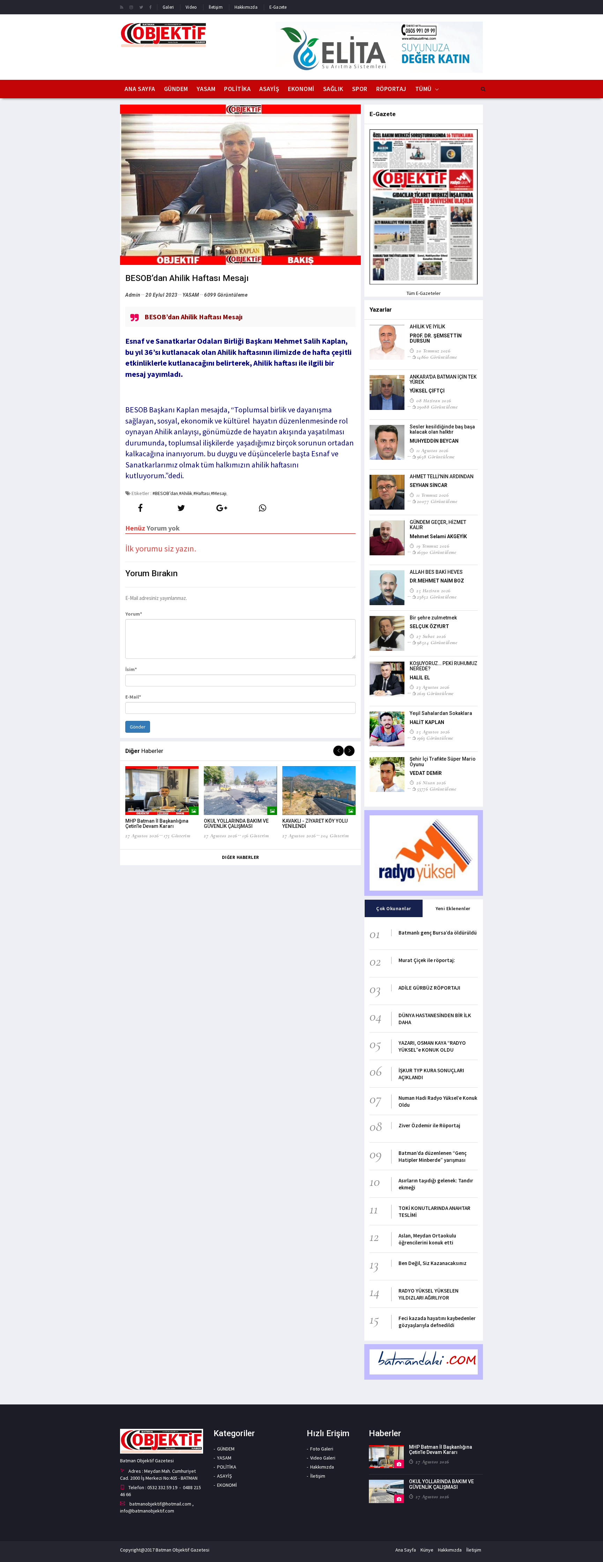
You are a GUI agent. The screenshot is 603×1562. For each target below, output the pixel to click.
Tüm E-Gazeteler (424, 293)
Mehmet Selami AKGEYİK (438, 536)
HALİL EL (420, 677)
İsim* (131, 669)
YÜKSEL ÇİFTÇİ (427, 391)
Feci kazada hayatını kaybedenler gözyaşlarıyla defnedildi (437, 1321)
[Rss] (121, 7)
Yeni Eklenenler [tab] (453, 908)
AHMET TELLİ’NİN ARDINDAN (442, 476)
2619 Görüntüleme (435, 693)
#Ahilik (185, 493)
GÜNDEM (176, 89)
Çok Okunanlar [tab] (393, 908)
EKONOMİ (301, 89)
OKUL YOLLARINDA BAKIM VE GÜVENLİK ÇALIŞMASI (236, 823)
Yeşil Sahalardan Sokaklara (441, 713)
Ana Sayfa (140, 89)
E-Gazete (278, 7)
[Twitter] (141, 7)
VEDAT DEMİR (426, 773)
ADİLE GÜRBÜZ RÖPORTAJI (429, 987)
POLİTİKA (237, 89)
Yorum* (133, 614)
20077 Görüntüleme (437, 501)
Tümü (423, 89)
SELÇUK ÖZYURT (429, 626)
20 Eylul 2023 (162, 295)
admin (133, 295)
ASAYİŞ (269, 89)
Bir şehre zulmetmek (433, 617)
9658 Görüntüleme (436, 457)
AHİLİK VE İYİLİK (427, 326)
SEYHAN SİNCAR (428, 485)
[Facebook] (150, 7)
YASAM (206, 89)
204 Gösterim (335, 835)
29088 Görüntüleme (437, 407)
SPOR (359, 89)
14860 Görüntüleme (437, 357)
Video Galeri (322, 1458)
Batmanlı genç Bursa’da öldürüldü (438, 932)
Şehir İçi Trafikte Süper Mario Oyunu (443, 761)
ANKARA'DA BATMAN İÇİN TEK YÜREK (443, 379)
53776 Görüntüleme (436, 789)
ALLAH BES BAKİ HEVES (436, 572)
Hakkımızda (246, 7)
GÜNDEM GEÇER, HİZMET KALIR (438, 524)
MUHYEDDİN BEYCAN (434, 441)
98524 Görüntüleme (437, 642)
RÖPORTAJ (391, 89)
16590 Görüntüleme (436, 552)
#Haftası (201, 493)
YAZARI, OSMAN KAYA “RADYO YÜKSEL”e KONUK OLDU (432, 1046)
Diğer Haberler (240, 857)
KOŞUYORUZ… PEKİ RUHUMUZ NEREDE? (443, 666)
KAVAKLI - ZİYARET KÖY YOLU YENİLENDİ (315, 823)
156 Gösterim (255, 835)
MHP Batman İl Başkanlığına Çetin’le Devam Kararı (156, 823)
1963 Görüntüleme (435, 738)
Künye (426, 1550)
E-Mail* (133, 697)
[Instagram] (131, 7)
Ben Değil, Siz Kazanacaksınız (433, 1263)
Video (191, 7)
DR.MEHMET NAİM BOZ (437, 581)
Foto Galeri (321, 1449)
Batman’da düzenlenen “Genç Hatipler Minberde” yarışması (433, 1156)
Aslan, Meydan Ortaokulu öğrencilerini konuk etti (427, 1239)
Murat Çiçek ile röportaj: (427, 960)
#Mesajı (218, 493)
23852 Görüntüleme (436, 597)
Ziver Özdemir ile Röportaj (429, 1125)
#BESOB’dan (165, 493)
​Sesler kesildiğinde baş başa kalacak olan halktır (442, 429)
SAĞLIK (333, 89)
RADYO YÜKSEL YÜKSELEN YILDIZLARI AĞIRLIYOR (429, 1294)
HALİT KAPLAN (427, 722)
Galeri (168, 7)
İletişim (216, 7)
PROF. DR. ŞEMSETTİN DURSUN (436, 338)
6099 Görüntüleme (225, 295)
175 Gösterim (177, 835)
